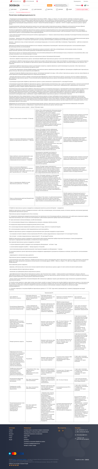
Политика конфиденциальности (32, 443)
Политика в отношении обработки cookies (34, 441)
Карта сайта (27, 435)
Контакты (86, 1)
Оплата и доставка (82, 9)
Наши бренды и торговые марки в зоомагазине (36, 432)
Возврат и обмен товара (30, 445)
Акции (70, 9)
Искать (49, 5)
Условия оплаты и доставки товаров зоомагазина (36, 430)
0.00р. (87, 5)
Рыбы (10, 437)
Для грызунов (38, 9)
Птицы (10, 435)
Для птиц (49, 9)
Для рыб (60, 9)
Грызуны (11, 433)
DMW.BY (87, 459)
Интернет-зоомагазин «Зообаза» (19, 459)
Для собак (14, 9)
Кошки (10, 432)
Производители (77, 1)
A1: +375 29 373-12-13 (82, 430)
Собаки (11, 430)
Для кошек (25, 9)
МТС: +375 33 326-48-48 (83, 432)
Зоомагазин (11, 12)
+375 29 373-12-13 (17, 1)
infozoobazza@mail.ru (82, 435)
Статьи (25, 437)
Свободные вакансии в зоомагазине (33, 433)
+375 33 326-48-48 (30, 1)
